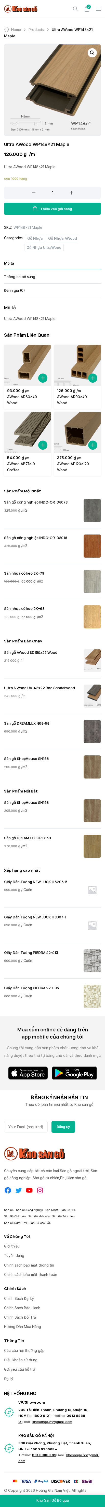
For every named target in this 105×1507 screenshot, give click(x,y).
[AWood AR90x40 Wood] (77, 365)
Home (16, 29)
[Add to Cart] (42, 378)
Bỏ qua (63, 1500)
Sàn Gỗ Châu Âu (15, 1216)
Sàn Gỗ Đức (68, 1209)
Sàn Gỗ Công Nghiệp (29, 1209)
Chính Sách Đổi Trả (20, 1317)
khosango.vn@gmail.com (52, 1422)
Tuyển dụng (14, 1255)
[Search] (75, 8)
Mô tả (9, 263)
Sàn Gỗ (9, 1209)
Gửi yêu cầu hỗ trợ (19, 1369)
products (36, 29)
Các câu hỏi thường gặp (24, 1350)
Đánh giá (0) (14, 290)
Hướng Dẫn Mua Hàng (22, 1326)
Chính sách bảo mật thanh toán (30, 1274)
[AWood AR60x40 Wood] (27, 365)
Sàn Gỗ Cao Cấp (40, 1222)
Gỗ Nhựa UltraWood (44, 247)
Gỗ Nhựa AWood (62, 238)
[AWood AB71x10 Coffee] (27, 432)
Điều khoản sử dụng (20, 1360)
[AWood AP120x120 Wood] (77, 432)
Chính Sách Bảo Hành (22, 1308)
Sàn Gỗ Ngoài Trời (15, 1222)
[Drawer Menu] (98, 9)
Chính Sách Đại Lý (19, 1298)
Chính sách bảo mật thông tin (29, 1265)
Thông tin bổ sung (19, 276)
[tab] (52, 265)
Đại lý (8, 1378)
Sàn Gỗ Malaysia (39, 1216)
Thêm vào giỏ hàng (56, 209)
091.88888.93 (44, 1455)
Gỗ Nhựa (35, 238)
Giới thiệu (12, 1246)
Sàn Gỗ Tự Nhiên (63, 1216)
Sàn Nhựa (51, 1209)
